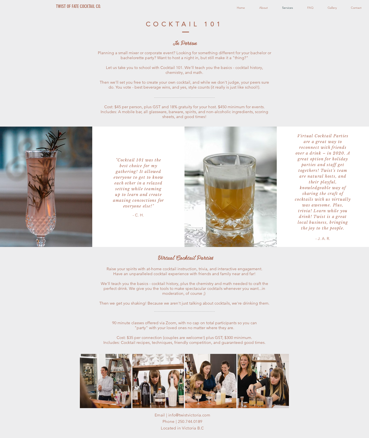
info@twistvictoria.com (189, 415)
